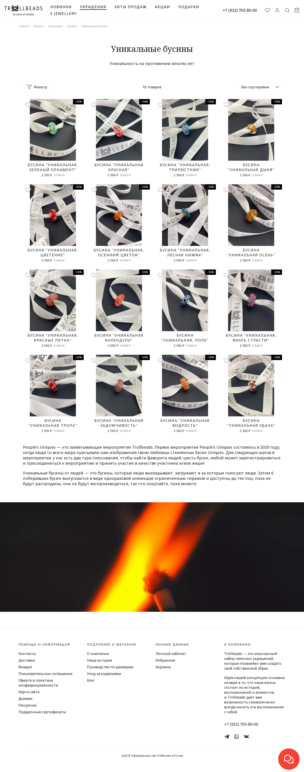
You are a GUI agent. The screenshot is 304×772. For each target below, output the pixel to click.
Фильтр (40, 87)
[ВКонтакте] (246, 736)
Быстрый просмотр (52, 156)
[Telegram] (226, 736)
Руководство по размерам (110, 667)
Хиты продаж (130, 6)
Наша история (99, 660)
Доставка (26, 660)
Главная (23, 26)
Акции (162, 6)
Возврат (25, 667)
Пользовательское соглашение (45, 673)
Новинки (61, 6)
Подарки (188, 6)
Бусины (72, 26)
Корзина (163, 667)
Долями (25, 698)
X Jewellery (63, 13)
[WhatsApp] (236, 736)
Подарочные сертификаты (42, 711)
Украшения (93, 6)
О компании (98, 653)
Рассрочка (27, 705)
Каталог (39, 26)
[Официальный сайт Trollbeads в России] (23, 10)
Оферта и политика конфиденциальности (38, 683)
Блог (91, 680)
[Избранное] (28, 105)
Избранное (165, 660)
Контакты (27, 653)
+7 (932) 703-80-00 (240, 10)
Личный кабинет (171, 653)
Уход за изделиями (104, 673)
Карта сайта (28, 691)
